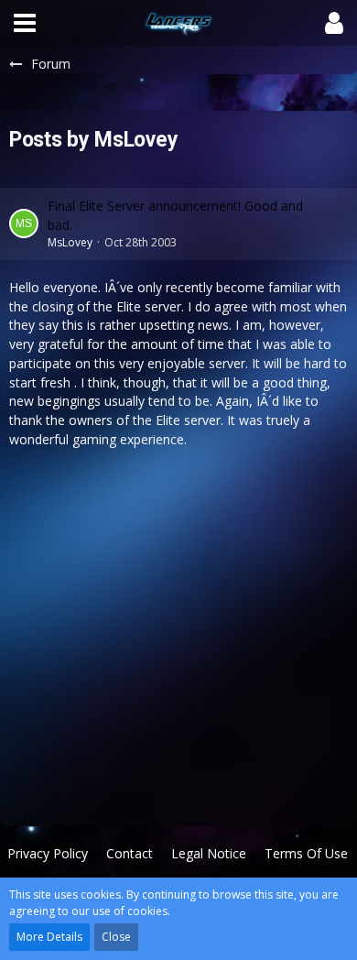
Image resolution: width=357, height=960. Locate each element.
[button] (24, 23)
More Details (49, 936)
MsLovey (70, 242)
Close (116, 936)
